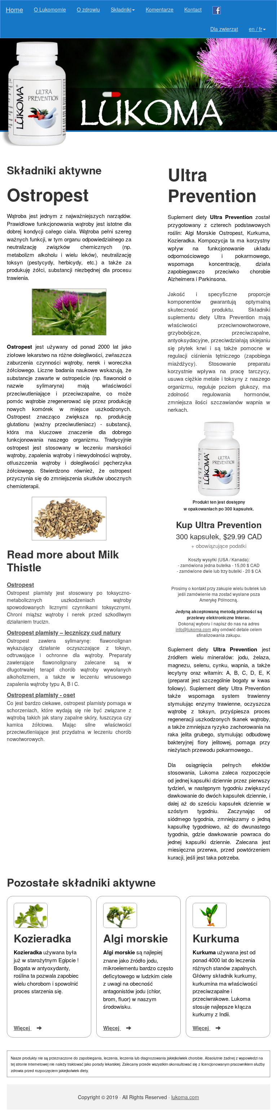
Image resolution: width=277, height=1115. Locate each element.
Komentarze (159, 9)
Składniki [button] (121, 9)
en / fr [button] (255, 28)
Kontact (193, 9)
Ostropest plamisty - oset (41, 695)
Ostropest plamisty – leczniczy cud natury (64, 632)
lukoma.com (185, 1097)
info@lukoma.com (193, 629)
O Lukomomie (50, 9)
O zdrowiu (88, 9)
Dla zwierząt (224, 28)
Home (14, 9)
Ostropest (20, 584)
